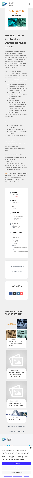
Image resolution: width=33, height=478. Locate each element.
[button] (30, 447)
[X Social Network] (14, 293)
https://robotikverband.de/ (21, 251)
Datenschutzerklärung (18, 476)
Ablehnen (16, 468)
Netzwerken (17, 226)
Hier (6, 173)
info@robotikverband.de (20, 247)
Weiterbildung (17, 227)
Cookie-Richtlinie (8, 476)
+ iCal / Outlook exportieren (17, 271)
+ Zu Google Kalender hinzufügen (17, 266)
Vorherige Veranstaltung (18, 426)
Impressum (26, 476)
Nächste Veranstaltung (15, 431)
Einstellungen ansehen (16, 472)
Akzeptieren (16, 463)
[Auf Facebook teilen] (10, 293)
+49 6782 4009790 (16, 242)
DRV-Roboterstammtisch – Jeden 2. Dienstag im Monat (16, 343)
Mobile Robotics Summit (16, 420)
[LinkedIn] (18, 293)
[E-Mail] (21, 293)
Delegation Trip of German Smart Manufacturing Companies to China (17, 374)
